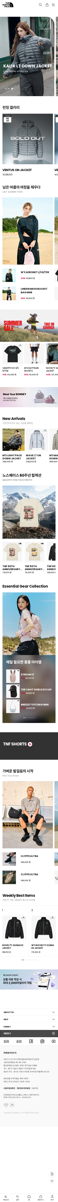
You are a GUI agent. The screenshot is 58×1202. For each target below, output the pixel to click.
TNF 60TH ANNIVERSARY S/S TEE (11, 568)
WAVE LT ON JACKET (33, 457)
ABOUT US (9, 1012)
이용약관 (34, 1088)
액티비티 (17, 13)
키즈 (51, 13)
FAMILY (7, 1026)
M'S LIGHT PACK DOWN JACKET (12, 457)
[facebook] (31, 1041)
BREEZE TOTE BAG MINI (35, 704)
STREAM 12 (27, 674)
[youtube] (54, 1041)
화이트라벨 (39, 13)
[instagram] (42, 1041)
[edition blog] (19, 1041)
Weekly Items (18, 895)
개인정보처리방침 (23, 1088)
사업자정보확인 (9, 1088)
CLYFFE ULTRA (29, 856)
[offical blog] (6, 1041)
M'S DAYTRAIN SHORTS (31, 369)
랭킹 (28, 13)
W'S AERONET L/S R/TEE (35, 272)
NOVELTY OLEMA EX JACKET (12, 947)
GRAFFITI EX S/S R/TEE (10, 369)
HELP (6, 1019)
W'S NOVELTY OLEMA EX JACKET (42, 947)
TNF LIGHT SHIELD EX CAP (36, 689)
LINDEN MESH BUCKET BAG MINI (34, 290)
